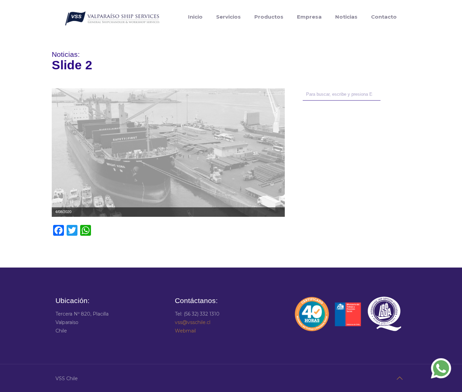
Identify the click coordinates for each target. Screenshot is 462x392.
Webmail (185, 331)
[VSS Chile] (112, 17)
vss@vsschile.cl (192, 322)
